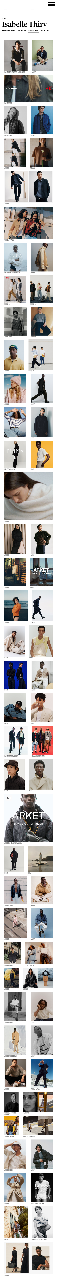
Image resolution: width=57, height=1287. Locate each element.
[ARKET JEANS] (11, 1125)
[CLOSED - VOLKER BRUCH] (11, 1102)
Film (43, 31)
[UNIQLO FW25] (28, 223)
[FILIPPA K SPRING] (38, 1125)
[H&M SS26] (28, 88)
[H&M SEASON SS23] (16, 740)
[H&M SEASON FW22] (42, 740)
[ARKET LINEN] (12, 953)
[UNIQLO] (41, 152)
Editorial (22, 31)
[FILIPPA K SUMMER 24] (15, 257)
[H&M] (42, 454)
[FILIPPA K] (38, 1102)
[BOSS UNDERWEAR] (42, 1187)
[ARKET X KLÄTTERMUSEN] (28, 818)
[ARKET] (42, 55)
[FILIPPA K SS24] (15, 454)
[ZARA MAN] (15, 321)
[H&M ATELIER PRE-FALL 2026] (16, 55)
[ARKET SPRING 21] (15, 1040)
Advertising (33, 31)
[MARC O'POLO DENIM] (42, 1222)
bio (48, 31)
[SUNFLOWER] (15, 890)
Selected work (8, 31)
